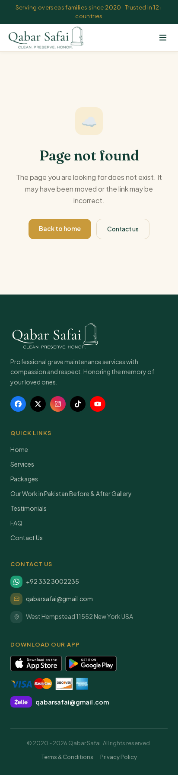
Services (22, 464)
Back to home (60, 228)
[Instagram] (58, 404)
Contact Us (26, 537)
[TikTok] (78, 404)
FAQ (16, 523)
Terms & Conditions (67, 756)
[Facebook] (18, 404)
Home (19, 449)
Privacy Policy (118, 756)
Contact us (123, 229)
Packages (24, 479)
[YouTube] (97, 404)
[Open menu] (163, 37)
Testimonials (28, 508)
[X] (38, 404)
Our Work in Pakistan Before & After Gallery (71, 493)
